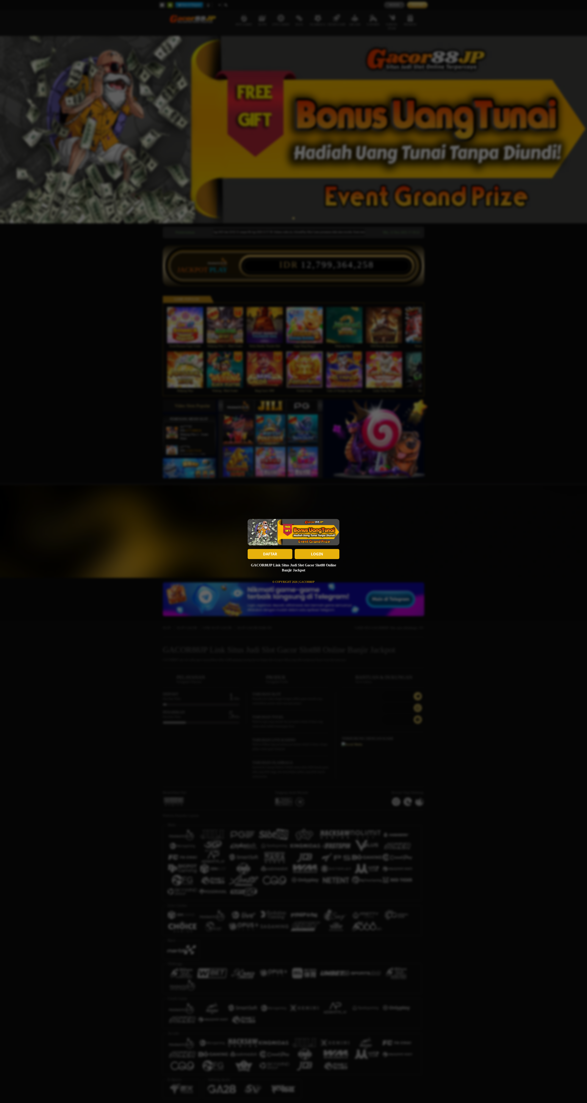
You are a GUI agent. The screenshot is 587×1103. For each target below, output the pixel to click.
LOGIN (317, 554)
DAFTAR (270, 554)
